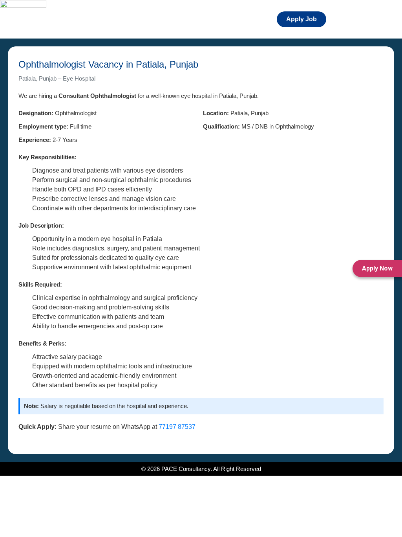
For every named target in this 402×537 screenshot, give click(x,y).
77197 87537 (177, 426)
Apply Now (377, 268)
